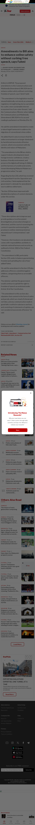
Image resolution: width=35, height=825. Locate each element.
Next (17, 430)
